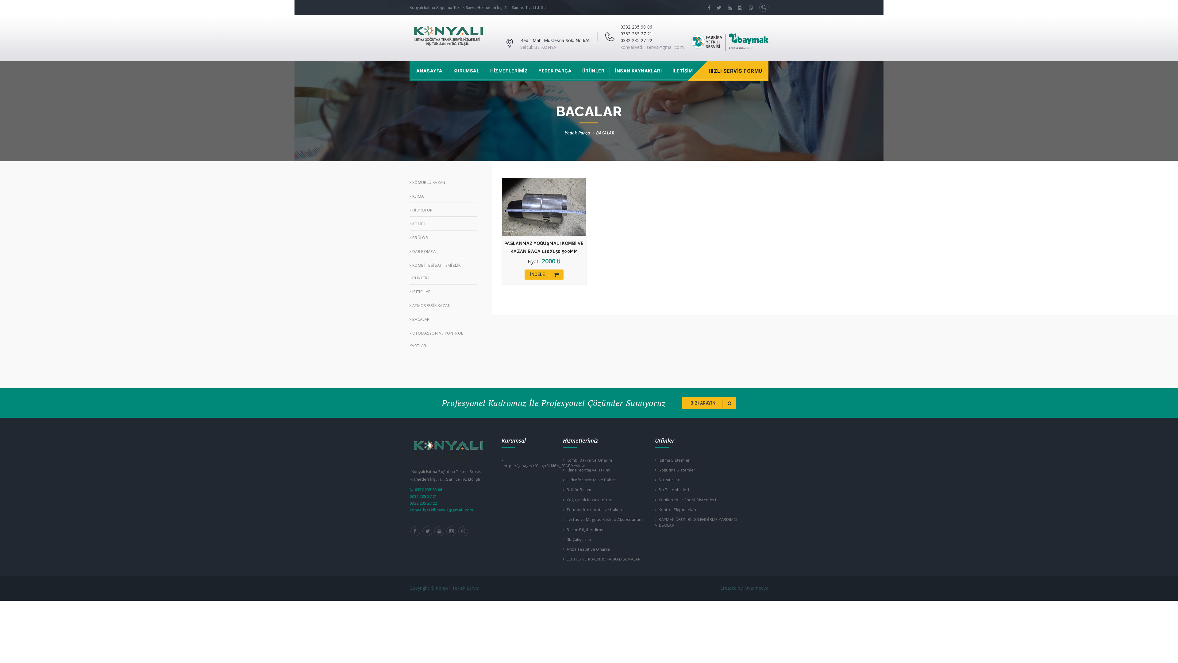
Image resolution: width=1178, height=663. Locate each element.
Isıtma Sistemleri (673, 460)
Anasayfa (429, 71)
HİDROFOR (422, 210)
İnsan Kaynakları (638, 71)
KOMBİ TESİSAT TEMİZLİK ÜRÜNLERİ (435, 271)
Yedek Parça (555, 71)
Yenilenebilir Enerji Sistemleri (686, 499)
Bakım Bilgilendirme (584, 529)
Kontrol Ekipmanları (676, 509)
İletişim (682, 71)
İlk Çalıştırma (577, 539)
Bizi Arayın (704, 403)
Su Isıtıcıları (668, 480)
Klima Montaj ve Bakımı (587, 470)
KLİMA (417, 196)
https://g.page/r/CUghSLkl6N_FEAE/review (528, 465)
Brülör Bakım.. (578, 489)
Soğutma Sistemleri (676, 470)
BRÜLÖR (419, 237)
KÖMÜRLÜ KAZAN (428, 182)
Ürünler (593, 71)
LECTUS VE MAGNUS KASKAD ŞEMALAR (602, 559)
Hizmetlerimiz (509, 71)
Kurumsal (466, 71)
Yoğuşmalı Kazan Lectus (588, 499)
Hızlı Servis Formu (735, 71)
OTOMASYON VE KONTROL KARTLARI (436, 339)
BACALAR (420, 319)
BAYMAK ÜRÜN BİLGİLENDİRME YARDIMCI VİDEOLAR (696, 522)
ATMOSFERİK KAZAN (431, 305)
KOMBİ (418, 224)
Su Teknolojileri (672, 489)
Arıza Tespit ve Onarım (587, 549)
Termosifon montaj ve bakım (593, 509)
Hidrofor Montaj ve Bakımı (590, 480)
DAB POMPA (423, 251)
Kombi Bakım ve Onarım (588, 460)
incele (538, 274)
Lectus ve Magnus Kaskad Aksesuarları (603, 519)
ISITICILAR (421, 291)
